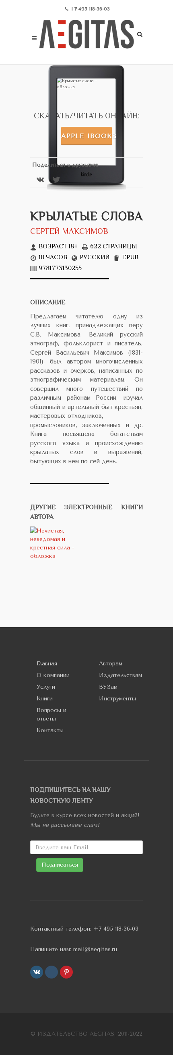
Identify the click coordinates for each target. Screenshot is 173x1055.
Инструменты (117, 698)
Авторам (110, 663)
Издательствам (120, 675)
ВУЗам (108, 686)
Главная (47, 663)
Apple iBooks (86, 136)
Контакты (50, 730)
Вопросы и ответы (51, 714)
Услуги (46, 686)
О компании (53, 675)
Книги (45, 698)
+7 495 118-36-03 (115, 928)
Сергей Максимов (69, 232)
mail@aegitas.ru (95, 949)
